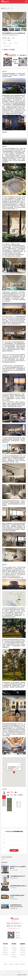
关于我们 (5, 964)
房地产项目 (7, 8)
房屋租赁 (14, 957)
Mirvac (9, 40)
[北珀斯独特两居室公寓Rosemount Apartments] (5, 906)
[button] (24, 19)
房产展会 (5, 954)
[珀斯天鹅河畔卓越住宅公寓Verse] (5, 887)
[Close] (19, 764)
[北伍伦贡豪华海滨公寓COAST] (5, 880)
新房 (12, 8)
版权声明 (22, 964)
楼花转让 (14, 954)
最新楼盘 (14, 948)
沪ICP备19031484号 (22, 974)
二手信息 (14, 950)
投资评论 (5, 952)
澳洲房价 (5, 950)
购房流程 (22, 948)
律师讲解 (22, 950)
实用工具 (22, 952)
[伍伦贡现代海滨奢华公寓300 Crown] (5, 896)
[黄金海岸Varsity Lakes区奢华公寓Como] (5, 869)
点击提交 (14, 850)
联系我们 (17, 964)
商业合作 (11, 964)
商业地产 (14, 952)
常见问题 (22, 954)
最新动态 (5, 948)
